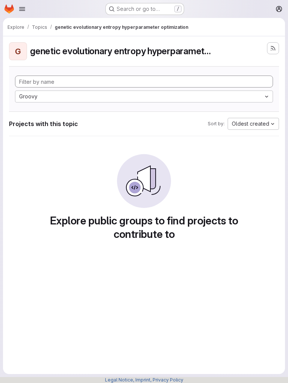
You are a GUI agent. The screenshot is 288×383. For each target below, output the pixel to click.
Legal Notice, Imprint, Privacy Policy (144, 380)
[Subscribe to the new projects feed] (273, 48)
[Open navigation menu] (22, 9)
